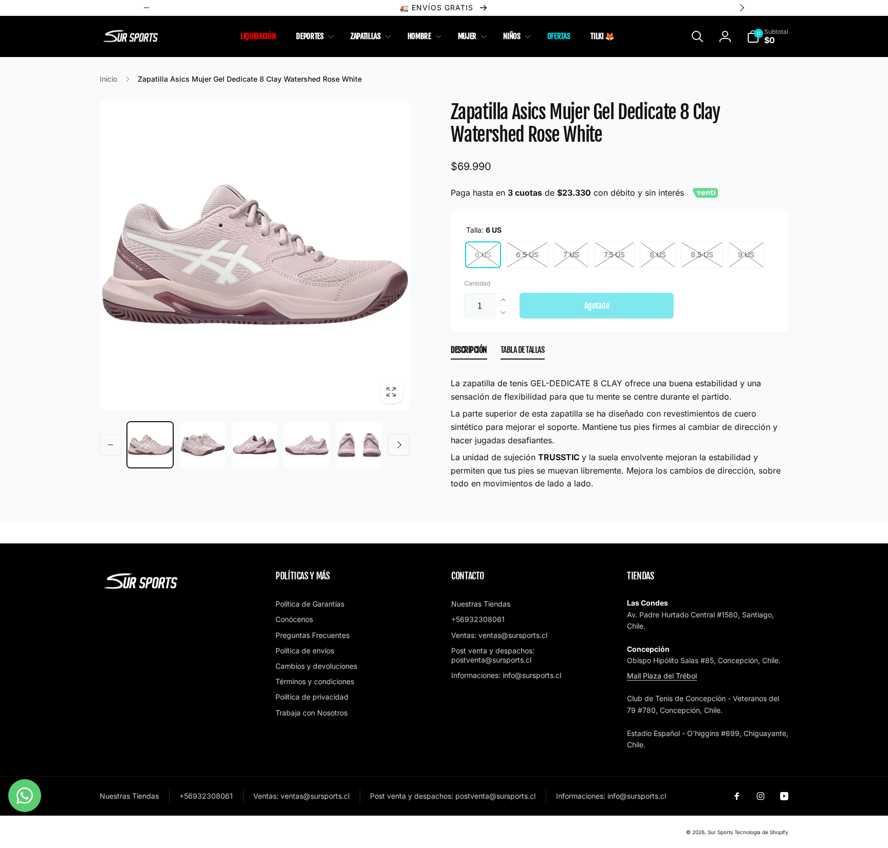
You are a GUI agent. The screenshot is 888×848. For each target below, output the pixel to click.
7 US (571, 254)
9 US (746, 254)
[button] (312, 36)
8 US (658, 254)
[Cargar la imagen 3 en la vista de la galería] (255, 444)
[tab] (469, 352)
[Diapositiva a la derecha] (399, 445)
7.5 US (614, 254)
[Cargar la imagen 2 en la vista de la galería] (202, 444)
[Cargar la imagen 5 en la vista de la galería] (359, 444)
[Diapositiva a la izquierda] (110, 445)
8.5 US (702, 254)
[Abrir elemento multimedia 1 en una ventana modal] (255, 255)
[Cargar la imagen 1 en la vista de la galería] (150, 444)
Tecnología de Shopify (761, 832)
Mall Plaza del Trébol (662, 675)
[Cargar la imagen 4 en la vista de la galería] (306, 444)
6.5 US (527, 254)
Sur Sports (720, 832)
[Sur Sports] (141, 589)
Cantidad (477, 283)
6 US (483, 254)
